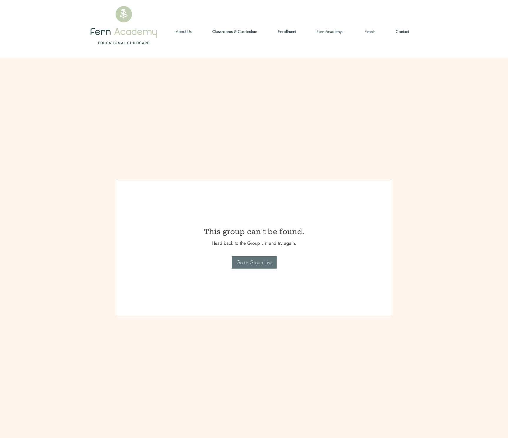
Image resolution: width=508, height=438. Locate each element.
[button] (364, 31)
